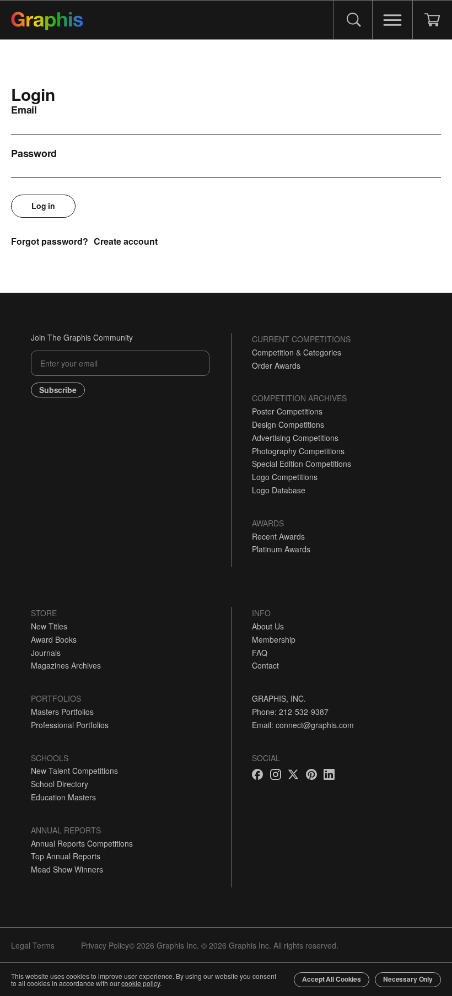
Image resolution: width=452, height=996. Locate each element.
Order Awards (276, 365)
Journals (46, 652)
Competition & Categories (296, 352)
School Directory (59, 783)
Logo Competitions (285, 476)
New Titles (49, 626)
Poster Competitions (287, 411)
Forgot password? (49, 241)
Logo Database (278, 490)
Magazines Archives (66, 665)
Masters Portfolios (62, 711)
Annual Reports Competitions (82, 843)
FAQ (259, 652)
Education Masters (63, 797)
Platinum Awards (281, 548)
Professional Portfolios (70, 724)
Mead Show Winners (67, 869)
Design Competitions (288, 424)
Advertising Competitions (295, 437)
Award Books (54, 639)
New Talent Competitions (74, 770)
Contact (265, 665)
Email (24, 110)
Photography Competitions (298, 450)
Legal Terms (33, 945)
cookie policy (140, 983)
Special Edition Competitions (301, 463)
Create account (126, 241)
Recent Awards (278, 536)
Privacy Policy (105, 945)
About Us (268, 626)
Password (34, 153)
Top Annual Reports (65, 856)
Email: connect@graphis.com (303, 724)
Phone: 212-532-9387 (290, 711)
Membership (273, 639)
